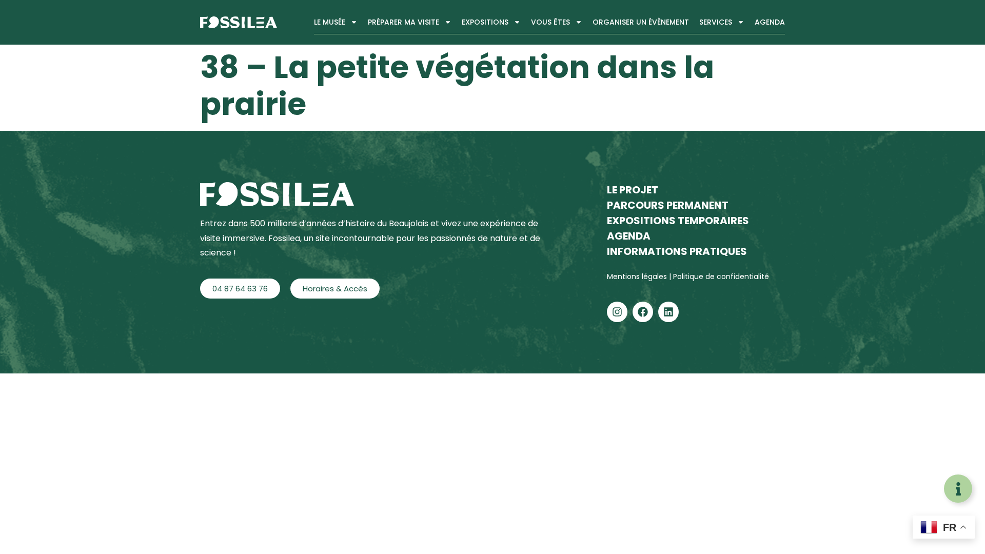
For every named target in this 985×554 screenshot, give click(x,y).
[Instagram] (617, 312)
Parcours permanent (667, 205)
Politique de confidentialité (721, 276)
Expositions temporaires (678, 220)
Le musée (329, 22)
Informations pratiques (677, 251)
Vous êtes (550, 22)
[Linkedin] (668, 312)
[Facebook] (643, 312)
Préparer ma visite (403, 22)
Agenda (770, 22)
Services (715, 22)
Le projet (632, 190)
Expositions (485, 22)
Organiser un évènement (641, 22)
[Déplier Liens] (958, 488)
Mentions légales (638, 276)
